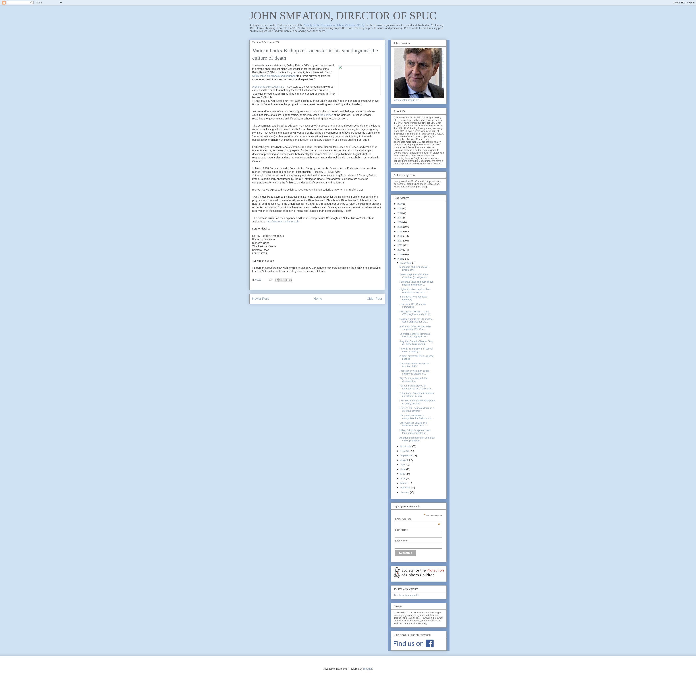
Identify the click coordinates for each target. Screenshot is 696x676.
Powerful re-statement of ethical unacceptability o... (416, 350)
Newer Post (260, 298)
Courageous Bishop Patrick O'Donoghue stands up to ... (415, 313)
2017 (400, 217)
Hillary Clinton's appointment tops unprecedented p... (414, 432)
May (403, 473)
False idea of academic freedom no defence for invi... (416, 394)
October (405, 451)
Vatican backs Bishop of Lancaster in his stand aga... (415, 387)
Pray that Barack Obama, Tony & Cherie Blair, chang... (416, 343)
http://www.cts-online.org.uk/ (283, 221)
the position (326, 114)
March (404, 483)
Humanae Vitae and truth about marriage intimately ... (416, 283)
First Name (401, 529)
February (405, 487)
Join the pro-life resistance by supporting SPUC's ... (415, 328)
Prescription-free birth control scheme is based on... (414, 372)
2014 (400, 231)
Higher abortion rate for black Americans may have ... (415, 290)
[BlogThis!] (280, 280)
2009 (400, 254)
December (406, 263)
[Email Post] (270, 279)
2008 (400, 259)
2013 (400, 236)
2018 (400, 213)
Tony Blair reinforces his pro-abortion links (414, 365)
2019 (400, 208)
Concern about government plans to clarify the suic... (417, 402)
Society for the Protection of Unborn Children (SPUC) (334, 25)
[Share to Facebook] (287, 280)
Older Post (374, 298)
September (406, 455)
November (406, 446)
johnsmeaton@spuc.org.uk (408, 100)
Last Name (401, 540)
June (403, 469)
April (403, 478)
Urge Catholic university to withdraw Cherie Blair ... (413, 424)
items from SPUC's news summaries (412, 305)
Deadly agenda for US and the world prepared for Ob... (415, 320)
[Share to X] (283, 280)
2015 (400, 227)
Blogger (367, 668)
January (405, 492)
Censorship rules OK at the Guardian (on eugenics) (413, 276)
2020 (400, 203)
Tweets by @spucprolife (406, 595)
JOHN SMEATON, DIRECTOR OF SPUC (342, 16)
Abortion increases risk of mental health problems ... (417, 439)
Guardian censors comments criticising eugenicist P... (414, 335)
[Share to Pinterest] (290, 280)
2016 (400, 222)
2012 (400, 240)
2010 (400, 249)
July (402, 464)
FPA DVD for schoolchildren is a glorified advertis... (416, 409)
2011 (400, 245)
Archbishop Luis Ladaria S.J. (268, 86)
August (404, 460)
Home (318, 298)
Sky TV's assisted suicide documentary (413, 380)
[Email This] (277, 280)
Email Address (417, 518)
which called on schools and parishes (274, 76)
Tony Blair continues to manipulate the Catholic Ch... (416, 417)
